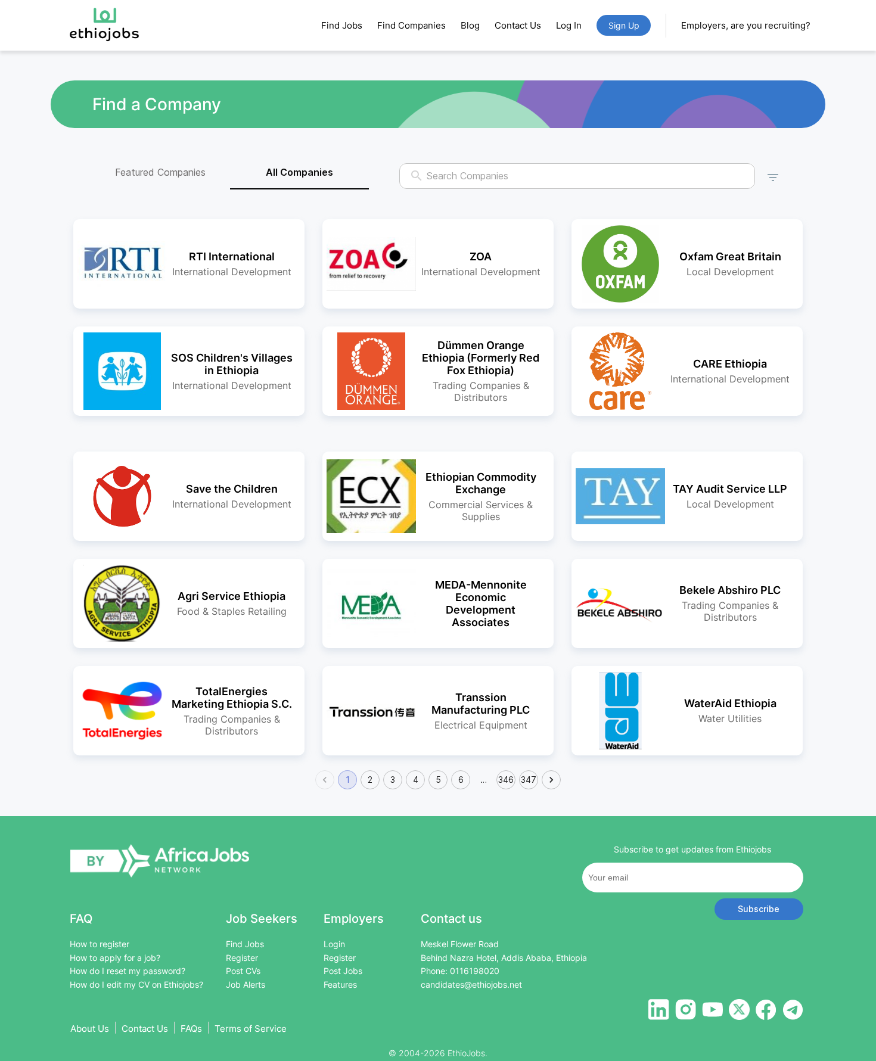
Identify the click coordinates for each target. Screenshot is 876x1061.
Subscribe (758, 909)
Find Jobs (341, 25)
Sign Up (623, 25)
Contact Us (518, 25)
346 (506, 779)
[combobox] (578, 176)
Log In (569, 25)
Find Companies (411, 25)
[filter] (773, 175)
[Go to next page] (551, 779)
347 (528, 779)
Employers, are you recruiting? (745, 25)
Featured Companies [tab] (160, 172)
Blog (470, 25)
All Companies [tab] (299, 172)
